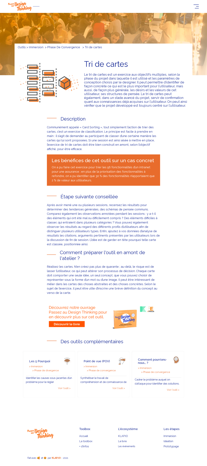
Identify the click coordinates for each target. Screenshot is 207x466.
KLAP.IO (123, 436)
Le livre (122, 441)
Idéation (168, 441)
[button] (196, 6)
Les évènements (126, 446)
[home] (99, 6)
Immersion (169, 436)
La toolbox (85, 441)
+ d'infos (84, 446)
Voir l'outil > (64, 388)
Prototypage (171, 446)
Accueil (83, 436)
